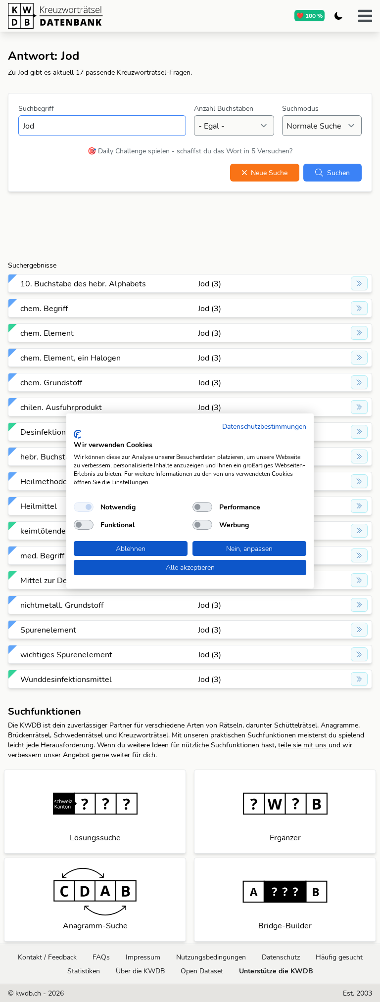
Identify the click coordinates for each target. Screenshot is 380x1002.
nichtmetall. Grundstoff (61, 605)
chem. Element (47, 333)
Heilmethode (43, 481)
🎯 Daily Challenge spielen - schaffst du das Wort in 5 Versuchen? (190, 150)
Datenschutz (281, 957)
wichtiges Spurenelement (66, 654)
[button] (365, 16)
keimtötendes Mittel (57, 531)
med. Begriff (42, 555)
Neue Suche (269, 172)
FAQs (101, 957)
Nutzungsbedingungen (211, 957)
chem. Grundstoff (51, 382)
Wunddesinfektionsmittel (66, 679)
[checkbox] (84, 507)
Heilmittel (38, 506)
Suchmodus (300, 108)
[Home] (93, 16)
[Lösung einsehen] (359, 283)
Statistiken (83, 970)
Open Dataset (202, 970)
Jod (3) (209, 283)
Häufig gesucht (339, 957)
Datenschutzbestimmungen (264, 426)
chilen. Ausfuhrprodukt (61, 407)
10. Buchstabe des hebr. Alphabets (83, 283)
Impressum (143, 957)
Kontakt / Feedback (47, 957)
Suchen (338, 172)
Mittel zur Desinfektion (61, 580)
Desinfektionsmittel (56, 432)
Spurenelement (48, 630)
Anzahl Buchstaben (223, 108)
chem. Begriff (44, 308)
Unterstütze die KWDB (276, 970)
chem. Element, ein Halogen (70, 358)
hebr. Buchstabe (49, 456)
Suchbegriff (36, 108)
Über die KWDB (140, 970)
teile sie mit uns (303, 744)
